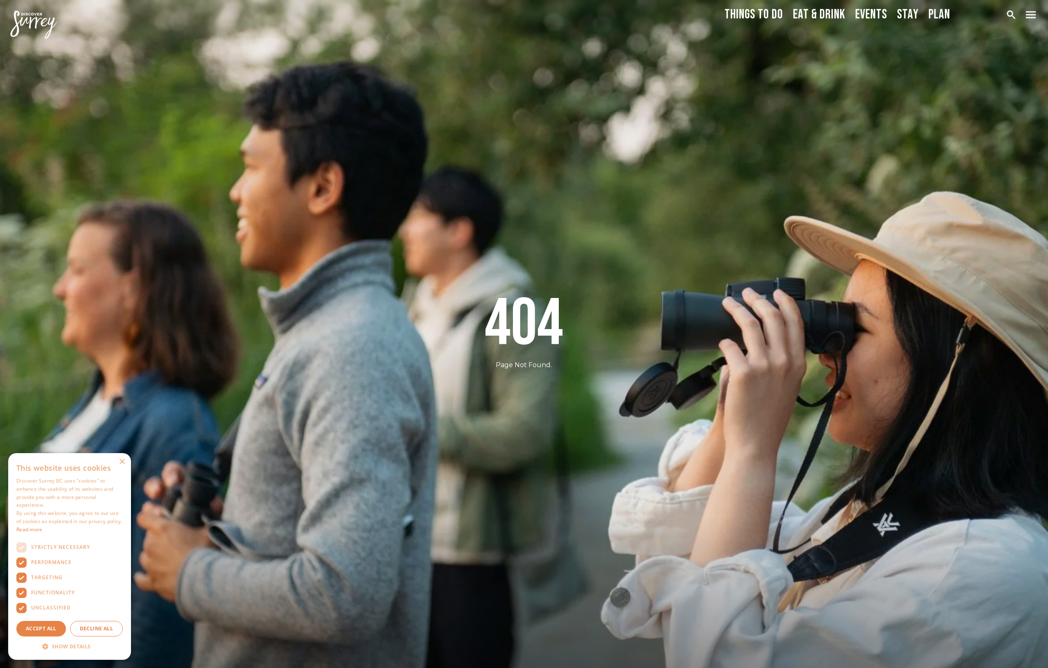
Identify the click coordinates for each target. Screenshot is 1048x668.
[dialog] (69, 556)
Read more (29, 529)
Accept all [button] (41, 628)
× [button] (122, 462)
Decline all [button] (96, 628)
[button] (69, 647)
